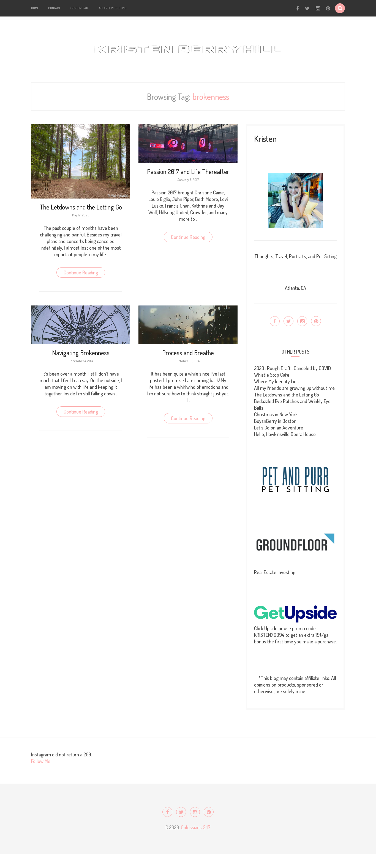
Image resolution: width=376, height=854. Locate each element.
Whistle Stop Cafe (271, 375)
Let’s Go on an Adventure (278, 428)
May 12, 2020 (80, 215)
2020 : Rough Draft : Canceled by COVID (292, 368)
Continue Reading (81, 272)
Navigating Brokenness (81, 352)
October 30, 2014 (188, 361)
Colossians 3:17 (196, 827)
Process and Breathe (188, 352)
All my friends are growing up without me (294, 388)
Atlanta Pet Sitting (113, 8)
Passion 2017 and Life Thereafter (188, 171)
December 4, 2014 (81, 361)
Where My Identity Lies (276, 381)
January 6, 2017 (188, 180)
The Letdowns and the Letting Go (81, 207)
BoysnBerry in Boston (275, 421)
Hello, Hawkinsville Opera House (285, 434)
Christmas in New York (276, 414)
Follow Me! (41, 761)
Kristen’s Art (79, 8)
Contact (54, 8)
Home (35, 8)
